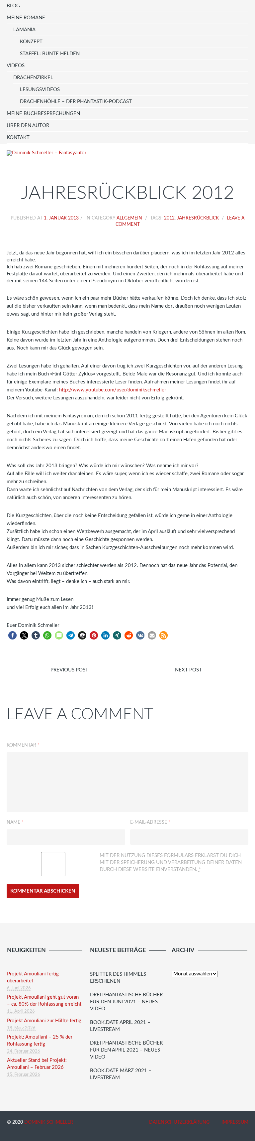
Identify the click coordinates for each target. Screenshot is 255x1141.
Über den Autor (28, 125)
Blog (13, 5)
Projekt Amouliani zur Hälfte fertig (44, 1020)
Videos (16, 65)
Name (15, 822)
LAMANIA (24, 29)
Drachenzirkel (33, 77)
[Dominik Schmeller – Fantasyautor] (46, 153)
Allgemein (129, 218)
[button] (12, 635)
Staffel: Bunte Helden (50, 53)
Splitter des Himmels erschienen (118, 978)
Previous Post (68, 669)
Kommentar (23, 745)
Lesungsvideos (40, 89)
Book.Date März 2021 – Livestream (120, 1074)
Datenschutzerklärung (179, 1122)
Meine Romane (26, 17)
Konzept (31, 41)
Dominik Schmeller (48, 1122)
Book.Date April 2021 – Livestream (120, 1026)
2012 (169, 218)
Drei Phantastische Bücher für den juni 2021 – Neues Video (126, 1001)
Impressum (234, 1122)
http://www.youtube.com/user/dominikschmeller (112, 389)
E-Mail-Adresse (150, 822)
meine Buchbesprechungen (43, 113)
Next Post (189, 669)
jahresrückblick (198, 218)
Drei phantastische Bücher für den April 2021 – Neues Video (126, 1050)
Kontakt (18, 137)
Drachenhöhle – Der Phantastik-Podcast (76, 101)
